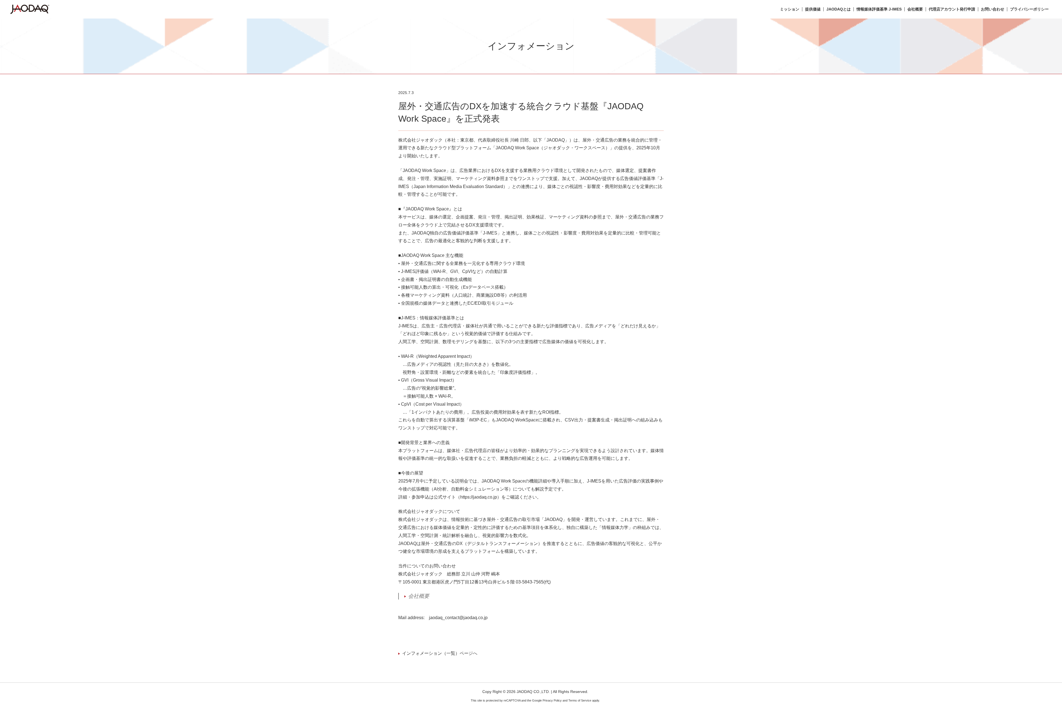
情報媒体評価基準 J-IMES (879, 9)
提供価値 (813, 9)
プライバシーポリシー (1029, 9)
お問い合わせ (992, 9)
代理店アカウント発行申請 (952, 9)
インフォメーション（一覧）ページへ (439, 653)
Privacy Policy (552, 700)
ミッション (789, 9)
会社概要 (915, 9)
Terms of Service (579, 700)
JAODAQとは (838, 9)
